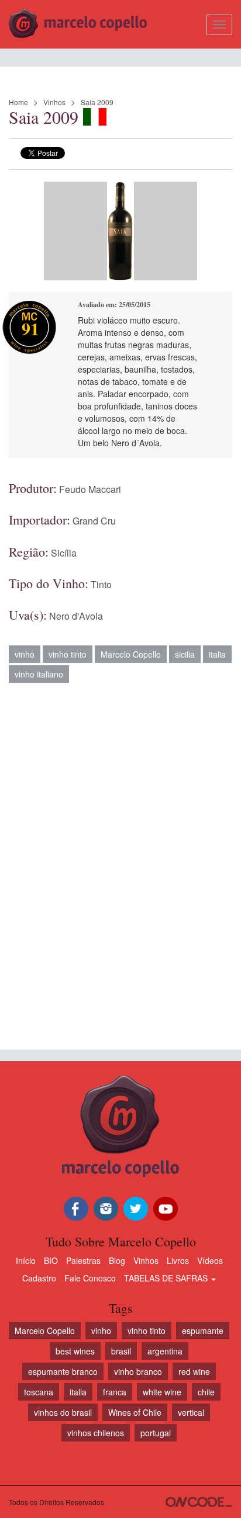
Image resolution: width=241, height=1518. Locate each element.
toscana (38, 1392)
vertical (191, 1412)
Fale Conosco (90, 1278)
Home (18, 102)
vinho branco (138, 1371)
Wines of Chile (134, 1412)
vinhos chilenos (95, 1433)
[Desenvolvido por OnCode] (199, 1502)
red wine (194, 1371)
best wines (75, 1351)
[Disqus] (120, 860)
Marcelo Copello (131, 654)
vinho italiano (39, 674)
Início (26, 1260)
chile (206, 1392)
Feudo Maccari (90, 489)
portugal (155, 1433)
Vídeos (210, 1260)
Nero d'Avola (76, 616)
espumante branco (63, 1371)
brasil (121, 1351)
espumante (202, 1330)
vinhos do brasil (63, 1412)
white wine (162, 1392)
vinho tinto (68, 654)
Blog (117, 1260)
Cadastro (39, 1278)
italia (217, 654)
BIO (51, 1260)
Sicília (64, 553)
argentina (165, 1351)
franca (114, 1392)
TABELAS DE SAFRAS (167, 1278)
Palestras (83, 1260)
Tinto (101, 584)
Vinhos (54, 102)
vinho (25, 654)
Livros (178, 1260)
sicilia (185, 654)
